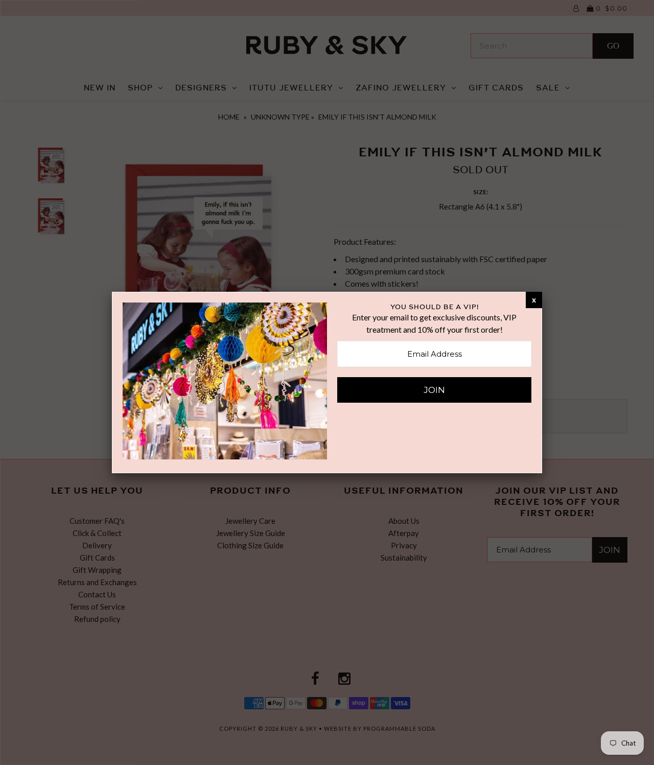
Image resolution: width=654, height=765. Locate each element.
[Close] (534, 299)
